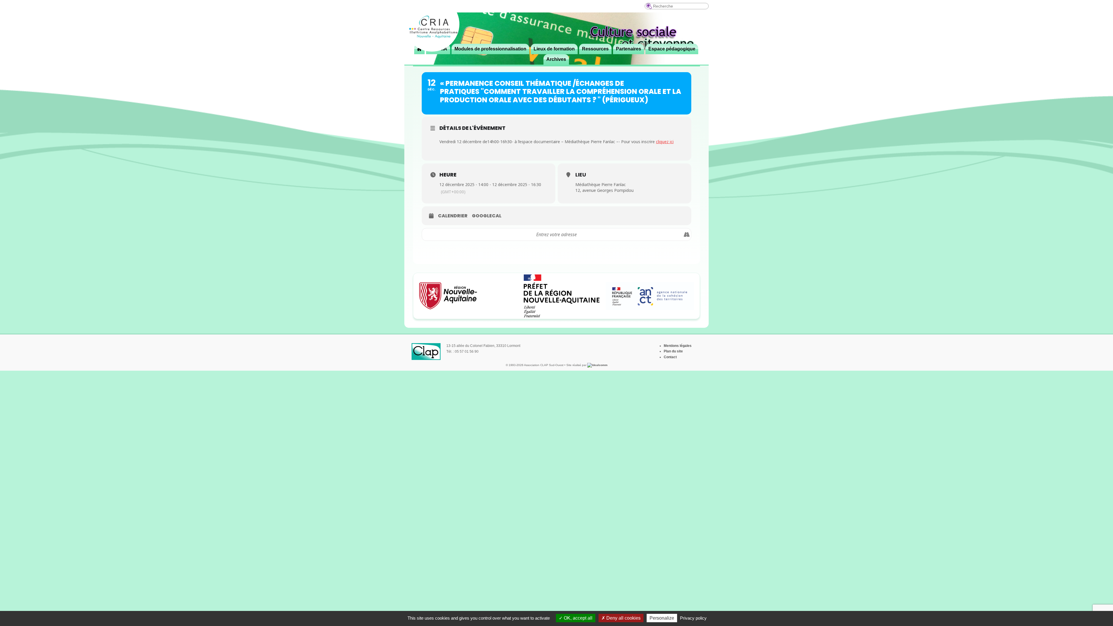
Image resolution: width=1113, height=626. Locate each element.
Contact (670, 357)
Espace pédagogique (671, 48)
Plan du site (673, 351)
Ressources (595, 48)
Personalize (662, 618)
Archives (556, 59)
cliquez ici (665, 141)
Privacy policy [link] (693, 618)
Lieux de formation (554, 48)
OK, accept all (577, 618)
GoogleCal (486, 216)
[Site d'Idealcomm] (597, 365)
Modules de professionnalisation (490, 48)
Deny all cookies (623, 618)
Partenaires (628, 48)
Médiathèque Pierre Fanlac (600, 184)
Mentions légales (678, 346)
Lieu (580, 174)
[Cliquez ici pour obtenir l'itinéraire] (686, 234)
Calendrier (453, 216)
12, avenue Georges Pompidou (604, 190)
